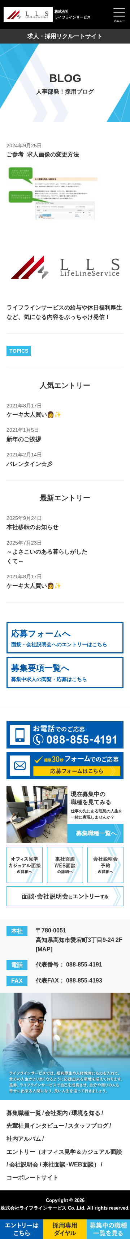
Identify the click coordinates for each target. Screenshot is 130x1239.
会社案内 (56, 1112)
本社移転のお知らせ (32, 527)
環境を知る (86, 1112)
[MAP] (44, 949)
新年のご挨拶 (23, 439)
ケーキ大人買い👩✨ (33, 414)
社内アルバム (23, 1138)
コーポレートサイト (32, 1177)
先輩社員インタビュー (35, 1125)
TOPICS (18, 351)
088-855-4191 (84, 964)
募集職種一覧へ (96, 833)
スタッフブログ (88, 1125)
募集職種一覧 (23, 1112)
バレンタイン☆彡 (29, 463)
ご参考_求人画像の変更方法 (42, 154)
